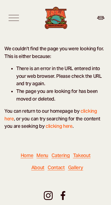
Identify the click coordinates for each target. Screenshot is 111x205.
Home (27, 155)
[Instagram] (48, 195)
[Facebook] (63, 195)
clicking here (59, 126)
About (37, 167)
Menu (42, 155)
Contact (56, 167)
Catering (61, 155)
